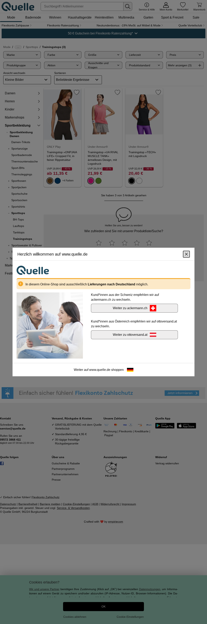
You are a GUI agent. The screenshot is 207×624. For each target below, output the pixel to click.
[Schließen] (186, 254)
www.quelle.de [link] (99, 369)
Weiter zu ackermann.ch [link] (130, 308)
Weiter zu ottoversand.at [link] (130, 334)
